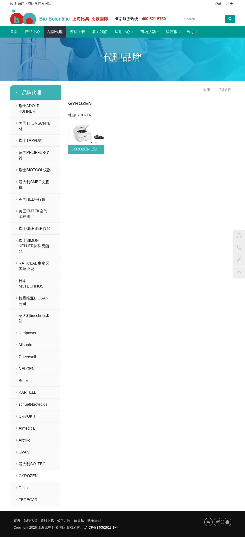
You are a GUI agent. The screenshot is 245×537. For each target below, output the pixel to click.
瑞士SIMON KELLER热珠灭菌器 (34, 246)
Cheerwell (27, 357)
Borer (23, 381)
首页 (15, 31)
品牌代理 (55, 32)
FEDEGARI (29, 500)
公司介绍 (64, 520)
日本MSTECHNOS (31, 283)
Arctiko (24, 440)
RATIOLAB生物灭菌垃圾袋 (34, 266)
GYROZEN (28, 476)
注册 (229, 4)
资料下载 (77, 32)
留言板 (172, 32)
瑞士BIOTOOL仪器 (35, 170)
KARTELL (27, 392)
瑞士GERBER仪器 (34, 229)
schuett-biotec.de (33, 404)
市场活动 (148, 32)
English (193, 32)
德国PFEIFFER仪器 (34, 155)
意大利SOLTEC (32, 464)
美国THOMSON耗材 (34, 126)
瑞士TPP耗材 (30, 140)
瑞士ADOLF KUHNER (29, 108)
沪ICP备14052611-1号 (101, 527)
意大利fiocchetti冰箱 (34, 318)
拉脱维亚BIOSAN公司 (34, 301)
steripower (27, 333)
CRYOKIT (27, 416)
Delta (23, 488)
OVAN (24, 452)
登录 (218, 4)
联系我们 (100, 32)
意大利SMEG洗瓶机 (34, 184)
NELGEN (27, 369)
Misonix (25, 345)
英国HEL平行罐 (32, 199)
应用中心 (122, 32)
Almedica (27, 428)
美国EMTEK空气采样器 (33, 214)
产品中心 (32, 32)
